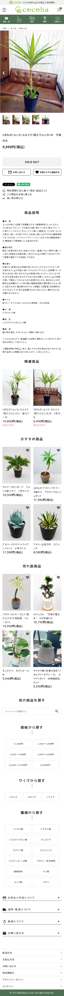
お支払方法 (8, 959)
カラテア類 (18, 850)
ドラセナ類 (46, 829)
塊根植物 (18, 871)
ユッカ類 (18, 882)
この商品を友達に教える (17, 194)
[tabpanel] (32, 71)
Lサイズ (50, 796)
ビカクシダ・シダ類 (18, 860)
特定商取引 (8, 972)
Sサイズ (13, 796)
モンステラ (46, 839)
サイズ (13, 28)
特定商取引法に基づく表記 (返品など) (24, 190)
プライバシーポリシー (13, 979)
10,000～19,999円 (18, 764)
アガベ (46, 882)
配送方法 (7, 952)
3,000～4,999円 (46, 743)
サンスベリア (46, 850)
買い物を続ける (12, 198)
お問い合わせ (16, 172)
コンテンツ (7, 986)
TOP (4, 28)
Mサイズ (23, 28)
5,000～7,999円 (18, 754)
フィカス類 (18, 829)
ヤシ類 (46, 871)
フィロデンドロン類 (18, 839)
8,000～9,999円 (46, 754)
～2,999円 (18, 743)
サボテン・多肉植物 (46, 860)
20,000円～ (46, 764)
